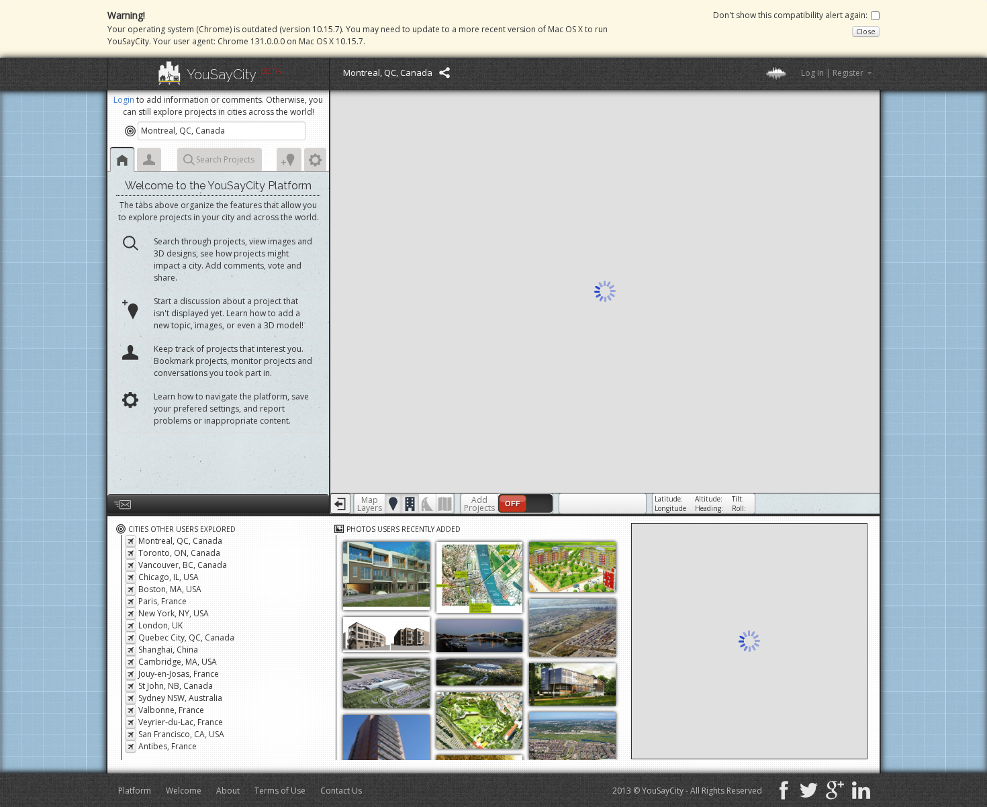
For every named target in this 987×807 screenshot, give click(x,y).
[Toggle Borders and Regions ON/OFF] (445, 503)
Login (123, 99)
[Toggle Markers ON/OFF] (393, 503)
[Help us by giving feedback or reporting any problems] (218, 504)
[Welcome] (122, 160)
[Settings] (315, 160)
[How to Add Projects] (289, 160)
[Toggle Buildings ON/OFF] (410, 503)
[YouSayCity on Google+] (833, 792)
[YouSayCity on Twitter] (807, 792)
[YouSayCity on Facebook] (782, 792)
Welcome (183, 790)
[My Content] (149, 160)
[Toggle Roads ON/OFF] (427, 503)
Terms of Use (280, 790)
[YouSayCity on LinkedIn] (860, 792)
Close (866, 31)
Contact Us (341, 790)
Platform (134, 790)
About (228, 790)
